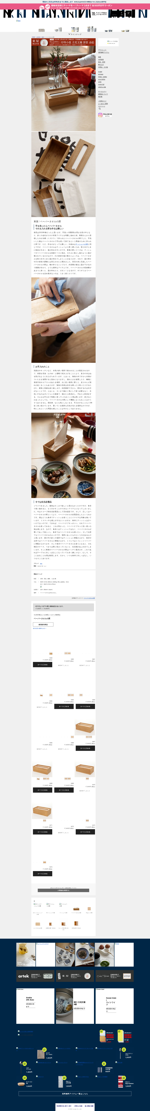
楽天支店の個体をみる (39, 628)
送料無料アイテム (103, 52)
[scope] (33, 14)
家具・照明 (101, 62)
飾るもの (101, 64)
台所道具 (101, 59)
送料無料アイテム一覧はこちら (75, 1093)
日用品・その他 (103, 67)
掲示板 (100, 96)
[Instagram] (100, 115)
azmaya (100, 74)
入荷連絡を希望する (63, 890)
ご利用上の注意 (78, 1106)
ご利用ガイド (102, 101)
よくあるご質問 (103, 104)
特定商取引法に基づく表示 (64, 1106)
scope (100, 71)
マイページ (101, 106)
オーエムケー (102, 91)
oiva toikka (101, 79)
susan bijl (101, 84)
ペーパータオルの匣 (89, 598)
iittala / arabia (102, 77)
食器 (99, 57)
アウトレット (102, 50)
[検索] (99, 109)
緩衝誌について (103, 94)
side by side (102, 87)
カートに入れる (43, 665)
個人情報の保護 (89, 1106)
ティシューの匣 (82, 244)
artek (99, 82)
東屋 (41, 563)
